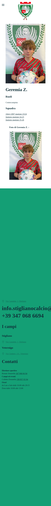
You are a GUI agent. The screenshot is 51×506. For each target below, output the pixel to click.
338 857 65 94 (22, 379)
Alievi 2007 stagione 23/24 (16, 114)
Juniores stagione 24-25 (15, 117)
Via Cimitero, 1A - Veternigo (17, 354)
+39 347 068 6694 (23, 316)
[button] (3, 5)
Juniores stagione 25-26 (15, 120)
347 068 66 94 (21, 373)
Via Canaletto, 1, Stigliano (16, 301)
